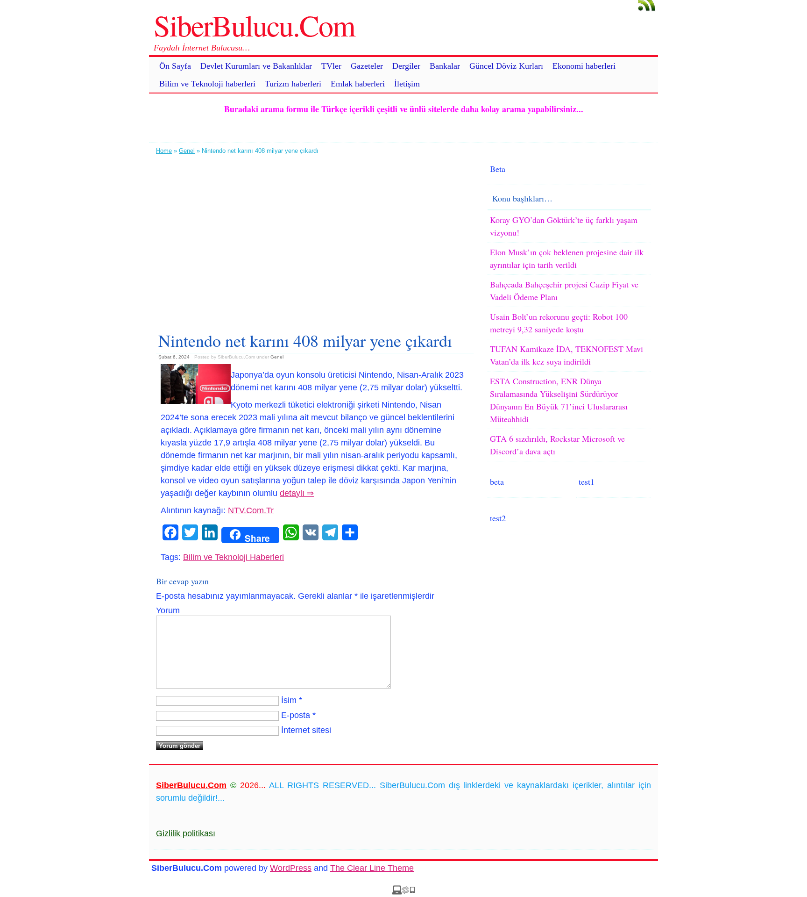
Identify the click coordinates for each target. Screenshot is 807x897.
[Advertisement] (315, 239)
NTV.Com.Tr (251, 510)
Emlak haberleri (358, 83)
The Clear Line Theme (372, 868)
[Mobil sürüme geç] (403, 892)
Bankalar (445, 66)
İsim (289, 700)
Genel (187, 150)
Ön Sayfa (175, 66)
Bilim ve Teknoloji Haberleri (233, 557)
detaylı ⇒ (297, 493)
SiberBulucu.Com (254, 25)
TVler (331, 66)
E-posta (295, 715)
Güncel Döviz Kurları (506, 66)
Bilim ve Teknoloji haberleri (207, 83)
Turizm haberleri (293, 83)
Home (164, 150)
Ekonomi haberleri (584, 66)
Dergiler (406, 66)
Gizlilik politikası (185, 833)
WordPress (290, 868)
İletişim (407, 83)
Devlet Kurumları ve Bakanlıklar (256, 66)
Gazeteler (367, 66)
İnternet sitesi (306, 730)
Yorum (168, 610)
